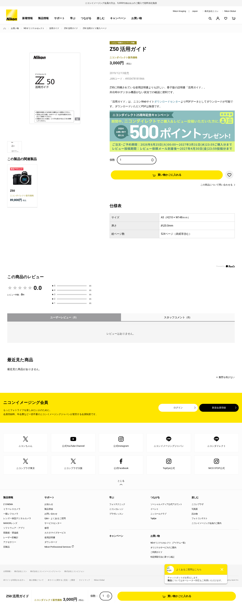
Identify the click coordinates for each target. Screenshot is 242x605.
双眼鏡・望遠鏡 (10, 532)
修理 (46, 528)
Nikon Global (230, 11)
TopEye (153, 518)
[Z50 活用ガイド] (55, 88)
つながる (86, 18)
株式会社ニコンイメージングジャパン (45, 571)
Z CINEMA (8, 504)
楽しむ (101, 18)
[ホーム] (4, 28)
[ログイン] (217, 18)
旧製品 (6, 547)
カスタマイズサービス (55, 532)
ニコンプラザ (197, 504)
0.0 (38, 288)
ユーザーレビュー (64, 317)
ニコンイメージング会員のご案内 (206, 523)
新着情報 (27, 18)
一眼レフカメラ (10, 514)
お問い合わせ (50, 514)
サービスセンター (53, 523)
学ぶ (72, 18)
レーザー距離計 (10, 537)
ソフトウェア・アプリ (14, 528)
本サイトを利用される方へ (14, 580)
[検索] (210, 18)
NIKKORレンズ (10, 523)
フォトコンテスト (199, 518)
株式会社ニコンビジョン (74, 571)
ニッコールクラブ (158, 514)
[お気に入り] (225, 18)
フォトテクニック (117, 504)
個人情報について (36, 580)
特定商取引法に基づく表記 (162, 557)
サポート (59, 18)
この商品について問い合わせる (216, 184)
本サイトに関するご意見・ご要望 (61, 580)
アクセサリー (9, 542)
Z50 (12, 190)
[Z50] (22, 176)
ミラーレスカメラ (11, 509)
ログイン (178, 407)
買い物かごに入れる (169, 174)
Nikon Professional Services (57, 547)
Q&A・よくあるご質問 (55, 518)
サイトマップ (84, 580)
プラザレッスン (116, 514)
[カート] (233, 18)
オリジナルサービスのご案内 (163, 547)
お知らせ (48, 504)
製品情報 (43, 18)
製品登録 (48, 509)
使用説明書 (49, 537)
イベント (154, 509)
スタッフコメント (178, 317)
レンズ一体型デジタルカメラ (17, 518)
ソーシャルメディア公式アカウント (166, 504)
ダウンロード (50, 542)
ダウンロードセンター (167, 101)
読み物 (195, 514)
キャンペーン (118, 18)
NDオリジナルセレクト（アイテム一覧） (168, 543)
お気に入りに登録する (229, 175)
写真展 (195, 509)
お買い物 (136, 18)
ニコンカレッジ (116, 509)
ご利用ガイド (156, 552)
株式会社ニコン (211, 11)
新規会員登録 (219, 407)
